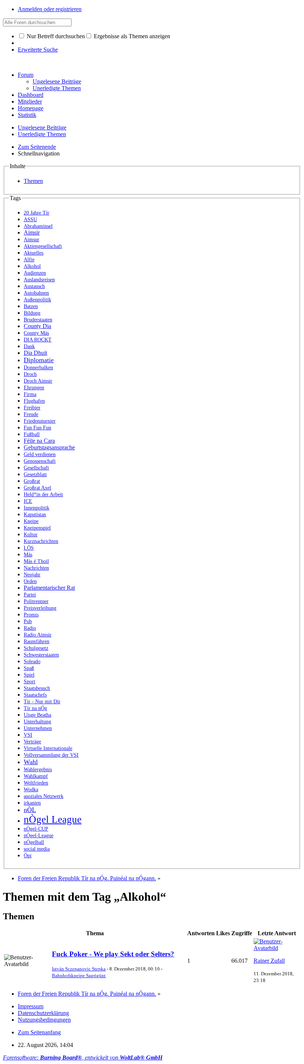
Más (28, 554)
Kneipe (31, 521)
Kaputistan (35, 514)
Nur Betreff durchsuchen (55, 36)
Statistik (27, 115)
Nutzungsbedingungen (44, 1019)
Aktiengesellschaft (43, 246)
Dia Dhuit (35, 353)
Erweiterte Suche (38, 49)
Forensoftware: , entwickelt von (82, 1057)
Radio (30, 628)
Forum (25, 75)
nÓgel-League (38, 835)
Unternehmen (38, 728)
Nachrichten (36, 568)
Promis (31, 615)
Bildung (32, 313)
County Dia (37, 326)
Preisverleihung (40, 608)
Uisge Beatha (37, 715)
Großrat (32, 481)
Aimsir (32, 232)
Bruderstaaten (38, 320)
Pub (28, 621)
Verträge (32, 741)
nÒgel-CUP (36, 829)
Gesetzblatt (35, 474)
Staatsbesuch (37, 688)
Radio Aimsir (38, 635)
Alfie (29, 259)
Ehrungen (34, 387)
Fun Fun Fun (37, 427)
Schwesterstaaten (41, 655)
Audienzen (35, 273)
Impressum (30, 1006)
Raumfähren (36, 641)
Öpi (28, 855)
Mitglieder (30, 101)
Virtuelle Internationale (48, 748)
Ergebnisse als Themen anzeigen (131, 36)
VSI (28, 735)
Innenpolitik (36, 508)
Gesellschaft (36, 468)
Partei (30, 595)
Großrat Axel (37, 488)
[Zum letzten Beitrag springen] (277, 948)
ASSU (30, 219)
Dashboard (30, 95)
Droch (30, 374)
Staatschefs (35, 695)
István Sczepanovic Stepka (79, 969)
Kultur (30, 534)
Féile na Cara (39, 441)
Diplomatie (39, 360)
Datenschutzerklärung (43, 1013)
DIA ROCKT (38, 340)
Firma (30, 394)
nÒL (30, 809)
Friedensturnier (40, 421)
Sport (29, 681)
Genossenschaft (40, 461)
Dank (29, 346)
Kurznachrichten (41, 541)
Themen (33, 181)
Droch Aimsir (38, 381)
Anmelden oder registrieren (50, 9)
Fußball (32, 434)
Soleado (32, 661)
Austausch (34, 286)
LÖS (29, 548)
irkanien (32, 803)
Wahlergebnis (38, 769)
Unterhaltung (37, 721)
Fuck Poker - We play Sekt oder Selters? (113, 954)
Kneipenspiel (37, 528)
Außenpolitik (37, 299)
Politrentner (36, 601)
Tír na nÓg (35, 708)
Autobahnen (36, 293)
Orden (30, 581)
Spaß (29, 668)
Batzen (31, 306)
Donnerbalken (38, 367)
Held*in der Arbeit (43, 494)
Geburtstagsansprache (49, 447)
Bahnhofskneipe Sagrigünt (79, 975)
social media (37, 849)
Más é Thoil (36, 561)
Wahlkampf (36, 776)
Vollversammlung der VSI (51, 755)
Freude (31, 414)
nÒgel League (53, 819)
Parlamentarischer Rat (49, 588)
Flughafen (34, 401)
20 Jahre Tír (36, 213)
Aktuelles (33, 253)
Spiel (29, 675)
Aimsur (31, 239)
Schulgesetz (36, 648)
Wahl (31, 762)
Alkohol (32, 266)
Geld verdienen (40, 454)
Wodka (31, 789)
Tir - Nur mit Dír (42, 701)
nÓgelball (34, 842)
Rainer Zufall (269, 960)
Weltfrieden (36, 783)
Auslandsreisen (39, 279)
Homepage (30, 108)
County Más (36, 333)
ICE (28, 501)
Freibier (32, 407)
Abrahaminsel (38, 226)
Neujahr (32, 574)
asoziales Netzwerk (43, 796)
